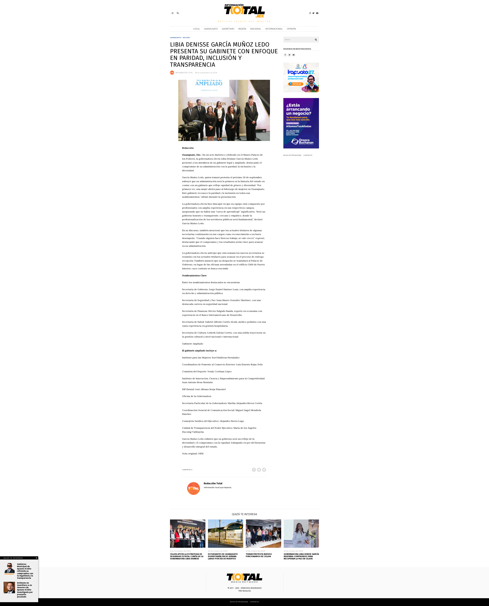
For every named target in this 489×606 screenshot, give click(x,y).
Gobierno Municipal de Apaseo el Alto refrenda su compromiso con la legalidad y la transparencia (25, 571)
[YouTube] (317, 13)
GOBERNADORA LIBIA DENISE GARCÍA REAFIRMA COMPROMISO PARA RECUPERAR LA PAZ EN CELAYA (301, 556)
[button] (316, 40)
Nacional (255, 29)
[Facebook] (310, 13)
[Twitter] (313, 13)
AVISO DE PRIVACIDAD (292, 155)
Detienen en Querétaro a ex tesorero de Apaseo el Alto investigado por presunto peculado (25, 590)
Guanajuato (211, 29)
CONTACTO (307, 155)
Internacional (274, 29)
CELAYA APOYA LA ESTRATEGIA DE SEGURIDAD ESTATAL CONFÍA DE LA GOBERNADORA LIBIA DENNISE (186, 556)
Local (196, 29)
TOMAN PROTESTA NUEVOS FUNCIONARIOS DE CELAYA (259, 555)
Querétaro (228, 29)
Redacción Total (213, 483)
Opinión (291, 29)
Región (242, 29)
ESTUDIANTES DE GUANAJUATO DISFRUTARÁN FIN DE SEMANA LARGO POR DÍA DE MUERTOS (223, 556)
